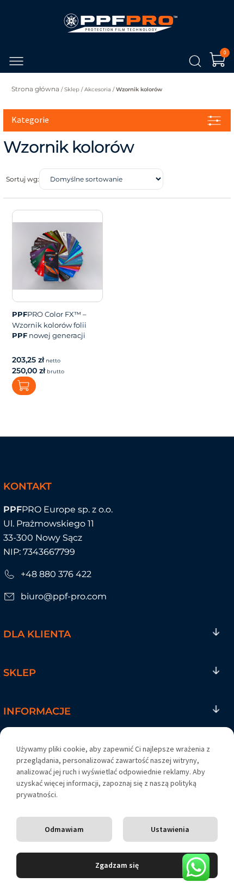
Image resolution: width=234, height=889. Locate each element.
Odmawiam (64, 829)
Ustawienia (170, 829)
